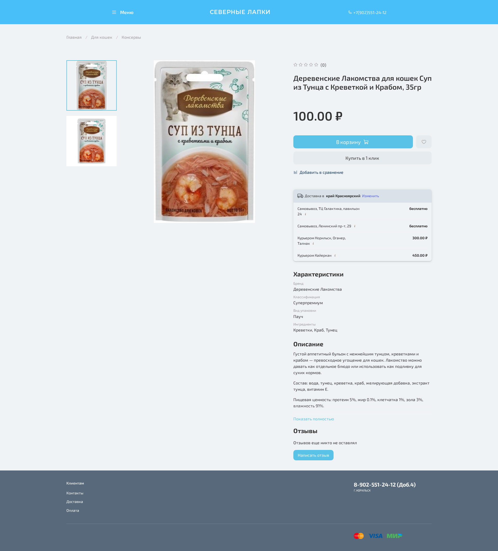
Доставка (74, 501)
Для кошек (101, 37)
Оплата (72, 510)
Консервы (131, 37)
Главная (74, 37)
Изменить (370, 196)
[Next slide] (275, 141)
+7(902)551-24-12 (369, 12)
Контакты (74, 493)
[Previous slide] (133, 141)
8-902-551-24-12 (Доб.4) (385, 484)
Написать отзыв (313, 455)
